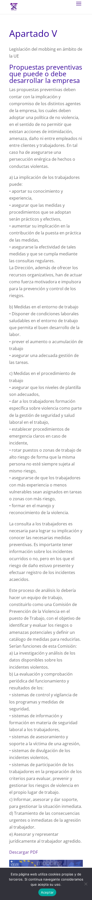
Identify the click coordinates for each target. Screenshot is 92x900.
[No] (85, 883)
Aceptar (47, 892)
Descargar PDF (23, 852)
